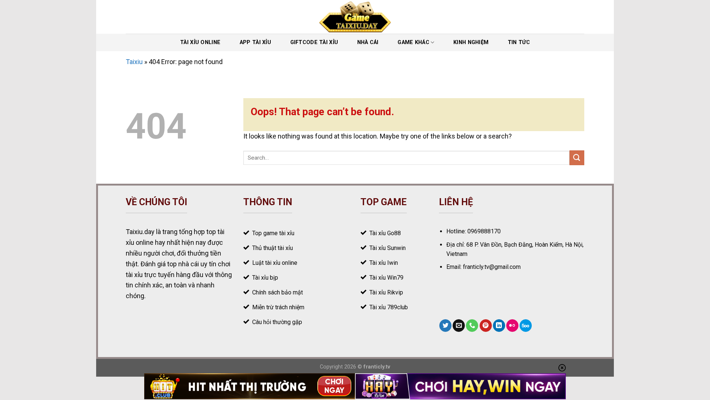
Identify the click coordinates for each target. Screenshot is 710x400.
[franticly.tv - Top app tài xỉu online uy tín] (355, 17)
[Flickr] (512, 325)
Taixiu (134, 62)
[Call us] (472, 325)
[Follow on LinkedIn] (499, 325)
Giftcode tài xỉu (314, 42)
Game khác (413, 42)
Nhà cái (368, 42)
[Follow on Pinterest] (486, 325)
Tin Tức (519, 42)
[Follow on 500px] (526, 325)
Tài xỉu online (200, 42)
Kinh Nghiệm (470, 42)
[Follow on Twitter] (445, 325)
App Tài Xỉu (255, 42)
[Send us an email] (459, 325)
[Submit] (576, 157)
